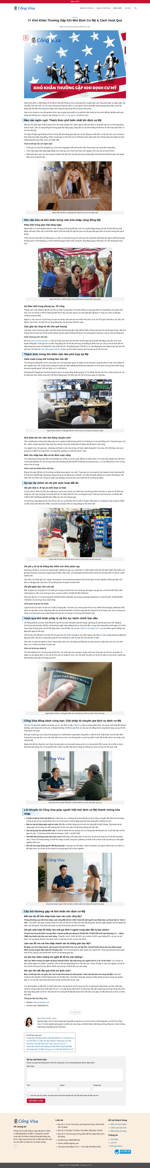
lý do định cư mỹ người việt (68, 115)
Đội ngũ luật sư (116, 1146)
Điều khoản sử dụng (118, 1131)
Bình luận (31, 1066)
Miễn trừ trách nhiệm (118, 1124)
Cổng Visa (77, 725)
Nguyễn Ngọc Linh (47, 1018)
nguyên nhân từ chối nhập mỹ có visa (88, 628)
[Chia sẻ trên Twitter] (75, 1013)
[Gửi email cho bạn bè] (79, 1013)
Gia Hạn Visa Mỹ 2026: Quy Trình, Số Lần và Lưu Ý (47, 1044)
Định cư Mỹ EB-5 (103, 8)
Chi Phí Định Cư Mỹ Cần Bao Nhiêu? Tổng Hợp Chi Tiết (49, 1041)
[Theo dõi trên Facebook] (15, 1146)
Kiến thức (117, 8)
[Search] (135, 8)
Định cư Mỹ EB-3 (87, 8)
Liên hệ (113, 1143)
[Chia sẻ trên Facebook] (71, 1013)
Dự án (127, 8)
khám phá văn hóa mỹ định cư (38, 341)
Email (62, 1085)
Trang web (97, 1085)
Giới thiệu (114, 1139)
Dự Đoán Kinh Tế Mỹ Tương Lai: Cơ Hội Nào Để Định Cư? (50, 1049)
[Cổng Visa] (24, 8)
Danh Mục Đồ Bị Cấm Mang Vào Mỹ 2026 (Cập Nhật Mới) (49, 1046)
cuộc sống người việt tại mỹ (51, 349)
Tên (29, 1085)
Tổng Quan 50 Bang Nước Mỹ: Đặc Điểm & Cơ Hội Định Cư (50, 1038)
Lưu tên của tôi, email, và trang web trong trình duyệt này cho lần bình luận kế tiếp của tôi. (64, 1095)
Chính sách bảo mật (118, 1128)
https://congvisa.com (41, 1002)
